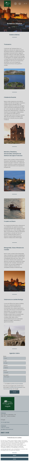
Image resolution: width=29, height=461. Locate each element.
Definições (14, 452)
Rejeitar (14, 455)
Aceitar (14, 459)
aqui (5, 449)
